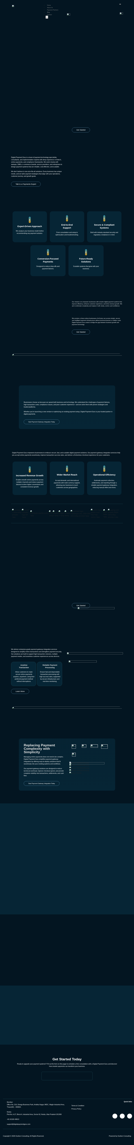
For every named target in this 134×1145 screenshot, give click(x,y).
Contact (49, 14)
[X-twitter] (122, 1116)
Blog (48, 12)
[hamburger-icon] (120, 4)
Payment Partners (52, 10)
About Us (50, 7)
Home (49, 5)
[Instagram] (129, 1116)
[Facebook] (114, 1116)
